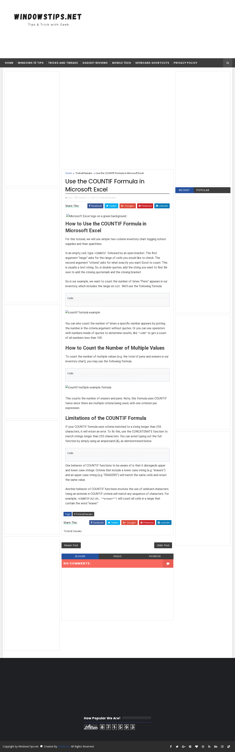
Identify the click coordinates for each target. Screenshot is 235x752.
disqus (117, 556)
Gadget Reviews (95, 63)
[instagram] (222, 746)
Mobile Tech (121, 63)
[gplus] (183, 746)
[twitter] (177, 746)
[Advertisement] (125, 29)
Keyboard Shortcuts (152, 63)
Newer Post (71, 545)
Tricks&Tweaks (83, 173)
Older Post (163, 545)
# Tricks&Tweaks (83, 514)
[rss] (209, 746)
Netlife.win (64, 746)
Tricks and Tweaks (63, 63)
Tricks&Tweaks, (107, 197)
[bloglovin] (196, 746)
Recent (184, 190)
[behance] (215, 746)
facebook (155, 556)
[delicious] (228, 746)
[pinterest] (190, 746)
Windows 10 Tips (31, 63)
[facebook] (170, 746)
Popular (202, 190)
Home (9, 63)
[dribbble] (203, 746)
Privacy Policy (185, 63)
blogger (80, 556)
